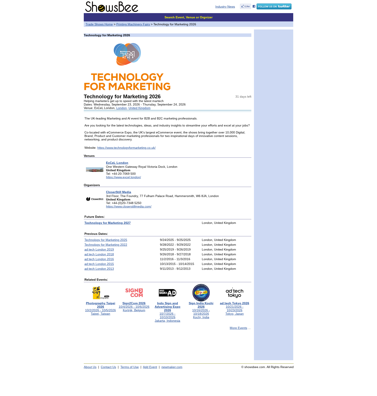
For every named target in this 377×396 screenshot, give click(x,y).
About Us (90, 367)
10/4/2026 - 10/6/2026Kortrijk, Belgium (134, 306)
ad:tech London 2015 (99, 264)
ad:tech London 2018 (99, 254)
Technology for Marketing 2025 (105, 240)
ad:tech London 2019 (99, 249)
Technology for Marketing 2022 (105, 244)
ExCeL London (117, 162)
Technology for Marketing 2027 (107, 223)
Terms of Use (129, 367)
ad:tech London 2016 (99, 259)
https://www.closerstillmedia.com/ (128, 206)
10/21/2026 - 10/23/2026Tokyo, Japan (234, 308)
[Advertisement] (167, 347)
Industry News (225, 6)
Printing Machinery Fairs (133, 24)
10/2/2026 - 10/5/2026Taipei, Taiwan (100, 308)
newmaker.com (171, 367)
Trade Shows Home (99, 24)
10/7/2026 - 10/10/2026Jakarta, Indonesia (167, 311)
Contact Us (108, 367)
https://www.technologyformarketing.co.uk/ (126, 147)
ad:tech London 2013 (99, 268)
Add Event (150, 367)
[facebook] (248, 8)
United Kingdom (140, 108)
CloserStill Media (118, 192)
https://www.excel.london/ (123, 177)
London (121, 108)
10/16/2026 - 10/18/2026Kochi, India (201, 310)
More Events (238, 328)
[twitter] (274, 8)
